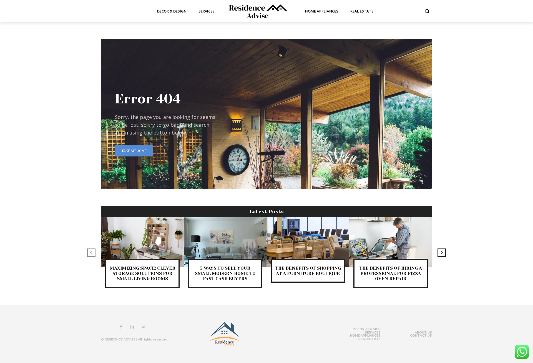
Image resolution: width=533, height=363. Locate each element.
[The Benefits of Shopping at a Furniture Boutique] (307, 242)
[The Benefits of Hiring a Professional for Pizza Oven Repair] (390, 242)
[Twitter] (143, 327)
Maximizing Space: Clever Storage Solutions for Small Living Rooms (142, 273)
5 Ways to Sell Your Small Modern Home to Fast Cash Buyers (225, 273)
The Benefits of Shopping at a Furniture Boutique (308, 270)
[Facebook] (121, 327)
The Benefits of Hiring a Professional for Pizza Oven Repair (390, 273)
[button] (427, 11)
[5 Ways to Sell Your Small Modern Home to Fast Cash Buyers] (225, 242)
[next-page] (442, 252)
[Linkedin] (132, 327)
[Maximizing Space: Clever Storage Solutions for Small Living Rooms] (142, 242)
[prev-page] (91, 252)
